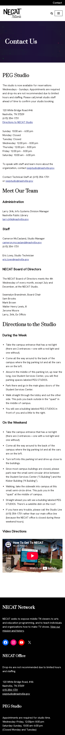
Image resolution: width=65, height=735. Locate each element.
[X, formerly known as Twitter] (29, 642)
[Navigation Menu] (58, 13)
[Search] (51, 13)
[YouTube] (21, 642)
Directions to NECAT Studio (17, 122)
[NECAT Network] (12, 13)
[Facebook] (5, 642)
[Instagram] (13, 642)
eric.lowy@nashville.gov (15, 259)
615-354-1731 (10, 690)
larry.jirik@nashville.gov (15, 219)
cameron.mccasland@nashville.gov (22, 242)
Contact (57, 2)
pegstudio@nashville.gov (40, 168)
